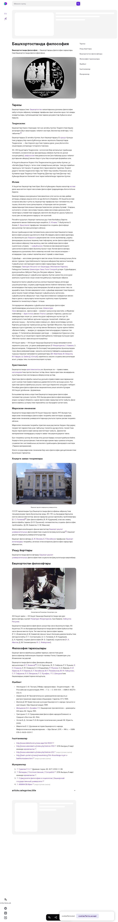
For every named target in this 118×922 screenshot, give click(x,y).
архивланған (29, 749)
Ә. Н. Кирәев (25, 670)
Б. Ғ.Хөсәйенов (49, 539)
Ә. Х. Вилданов (31, 673)
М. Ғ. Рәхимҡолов (52, 670)
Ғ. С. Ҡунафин (43, 673)
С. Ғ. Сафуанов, (18, 673)
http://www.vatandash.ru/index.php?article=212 (35, 752)
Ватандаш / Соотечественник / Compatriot (36, 772)
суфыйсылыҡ (37, 246)
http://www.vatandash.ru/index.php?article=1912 (35, 746)
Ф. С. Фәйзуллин (43, 642)
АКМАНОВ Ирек (25, 784)
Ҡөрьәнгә (32, 237)
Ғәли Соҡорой (51, 269)
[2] (25, 519)
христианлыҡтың (34, 369)
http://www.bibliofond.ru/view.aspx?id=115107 (34, 743)
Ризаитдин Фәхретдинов (41, 619)
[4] (36, 664)
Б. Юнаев (53, 222)
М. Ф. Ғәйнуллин (67, 670)
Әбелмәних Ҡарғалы (59, 266)
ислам (72, 186)
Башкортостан (36, 109)
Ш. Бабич (25, 356)
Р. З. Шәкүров (56, 673)
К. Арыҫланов (23, 225)
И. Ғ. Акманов (29, 665)
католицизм (17, 372)
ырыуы (63, 137)
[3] (66, 531)
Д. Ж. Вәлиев (37, 539)
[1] (21, 133)
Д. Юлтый (33, 356)
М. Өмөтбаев (56, 354)
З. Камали (69, 345)
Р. (52, 345)
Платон (43, 313)
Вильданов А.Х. (22, 708)
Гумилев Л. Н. (24, 769)
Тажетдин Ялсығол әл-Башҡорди (35, 266)
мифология (29, 155)
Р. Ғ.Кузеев (53, 668)
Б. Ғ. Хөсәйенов (37, 670)
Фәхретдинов (59, 345)
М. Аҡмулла (67, 354)
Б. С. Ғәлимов (18, 519)
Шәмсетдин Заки (37, 269)
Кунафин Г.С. (35, 708)
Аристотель (28, 313)
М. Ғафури (16, 356)
